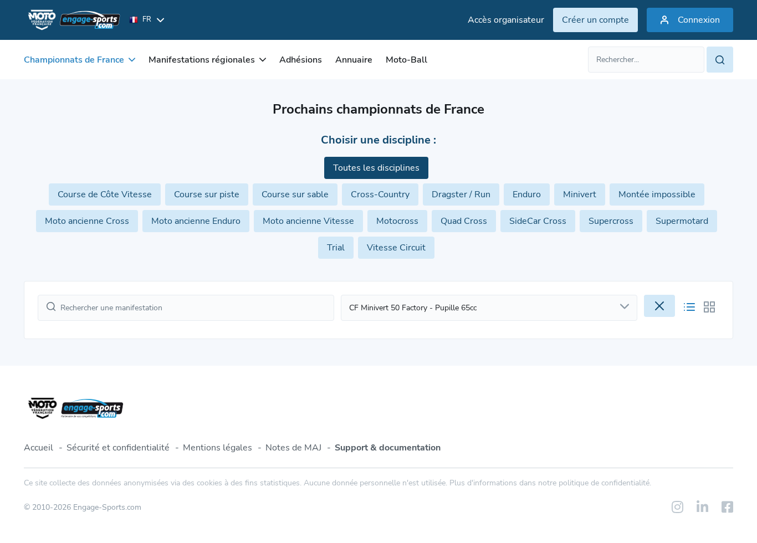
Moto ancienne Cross (87, 221)
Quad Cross (464, 221)
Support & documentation (388, 448)
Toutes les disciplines (376, 168)
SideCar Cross (537, 221)
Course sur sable (295, 194)
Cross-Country (380, 194)
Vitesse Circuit (396, 248)
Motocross (397, 221)
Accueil (38, 448)
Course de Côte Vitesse (105, 194)
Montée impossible (656, 194)
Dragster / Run (461, 194)
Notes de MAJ (293, 448)
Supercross (611, 221)
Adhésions (300, 60)
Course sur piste (206, 194)
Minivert (579, 194)
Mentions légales (217, 448)
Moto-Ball (406, 60)
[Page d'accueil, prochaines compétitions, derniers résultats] (72, 20)
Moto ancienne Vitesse (308, 221)
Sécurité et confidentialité (118, 448)
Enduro (527, 194)
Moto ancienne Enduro (196, 221)
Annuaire (353, 60)
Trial (336, 248)
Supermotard (682, 221)
